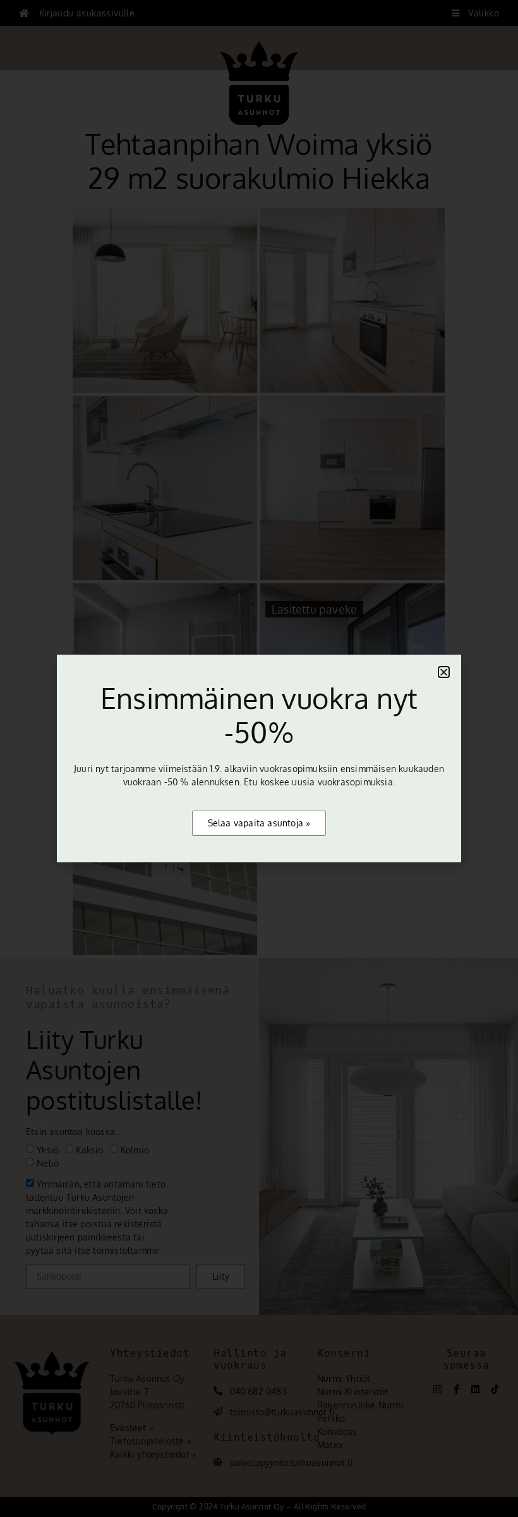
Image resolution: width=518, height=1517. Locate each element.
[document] (259, 758)
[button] (444, 672)
